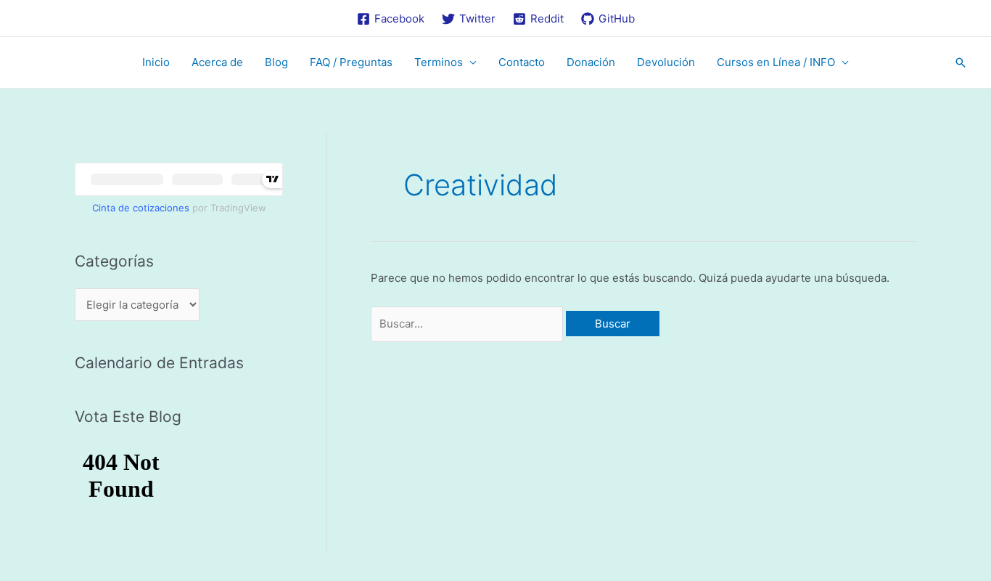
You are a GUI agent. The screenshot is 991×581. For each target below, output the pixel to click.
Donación (591, 62)
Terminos (438, 62)
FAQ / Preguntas (351, 62)
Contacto (521, 62)
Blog (276, 62)
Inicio (156, 62)
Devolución (666, 62)
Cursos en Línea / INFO (776, 62)
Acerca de (217, 62)
